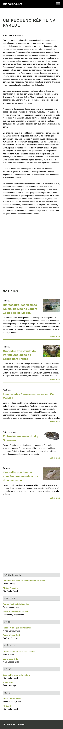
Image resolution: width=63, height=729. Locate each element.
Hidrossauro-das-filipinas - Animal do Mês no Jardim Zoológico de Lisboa (21, 308)
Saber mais (55, 336)
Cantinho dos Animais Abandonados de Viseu (24, 581)
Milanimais (8, 682)
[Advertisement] (31, 254)
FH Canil (7, 706)
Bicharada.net (12, 4)
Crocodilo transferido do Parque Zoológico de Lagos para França (19, 355)
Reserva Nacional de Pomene (16, 612)
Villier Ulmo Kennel (12, 699)
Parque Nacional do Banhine (16, 604)
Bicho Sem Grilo (10, 659)
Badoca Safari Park (11, 635)
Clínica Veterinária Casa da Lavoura (19, 651)
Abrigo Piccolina (10, 588)
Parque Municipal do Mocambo (17, 628)
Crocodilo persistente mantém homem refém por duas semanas (20, 476)
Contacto (21, 724)
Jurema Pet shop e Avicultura (16, 675)
